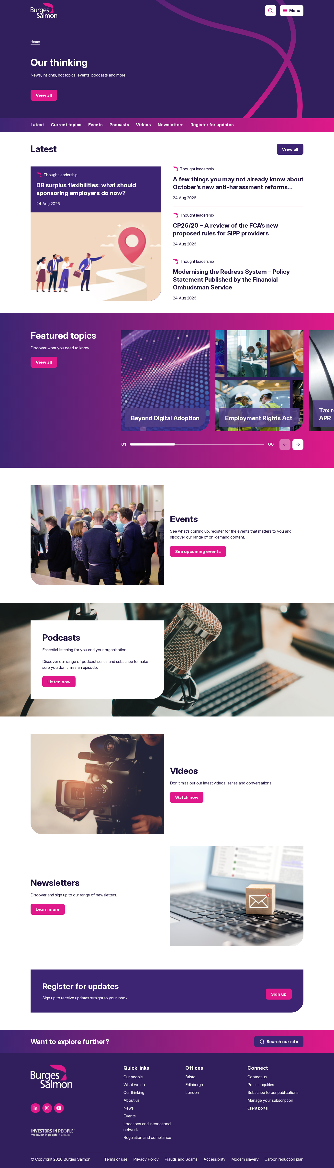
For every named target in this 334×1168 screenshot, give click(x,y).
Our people (133, 1076)
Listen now (58, 681)
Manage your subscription (270, 1100)
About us (131, 1100)
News (128, 1108)
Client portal (257, 1108)
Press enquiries (260, 1084)
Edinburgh (194, 1084)
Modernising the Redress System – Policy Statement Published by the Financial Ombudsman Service (231, 279)
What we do (134, 1084)
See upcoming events (198, 551)
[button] (152, 444)
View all (44, 95)
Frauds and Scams (181, 1159)
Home (35, 42)
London (192, 1092)
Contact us (257, 1076)
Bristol (190, 1076)
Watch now (186, 797)
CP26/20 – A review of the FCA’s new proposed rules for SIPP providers (225, 229)
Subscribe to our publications (273, 1092)
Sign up (279, 994)
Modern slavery (245, 1159)
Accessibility (214, 1159)
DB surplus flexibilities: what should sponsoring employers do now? (86, 189)
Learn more (48, 909)
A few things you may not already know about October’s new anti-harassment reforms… (238, 183)
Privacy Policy (146, 1159)
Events (129, 1115)
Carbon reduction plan (284, 1159)
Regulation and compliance (147, 1137)
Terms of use (115, 1159)
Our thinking (133, 1092)
